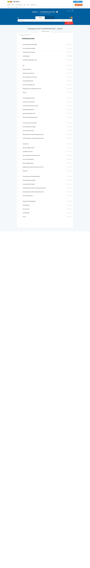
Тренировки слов (33, 4)
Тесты (25, 4)
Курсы (13, 4)
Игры (28, 4)
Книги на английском (18, 4)
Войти (77, 1)
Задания (8, 4)
